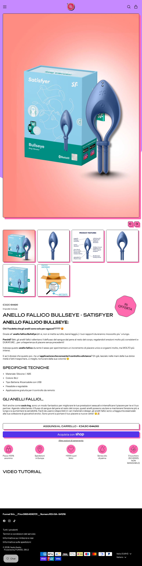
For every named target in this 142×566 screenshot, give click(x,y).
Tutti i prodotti (10, 529)
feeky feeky (15, 547)
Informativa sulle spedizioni (17, 542)
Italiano (120, 557)
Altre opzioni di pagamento (71, 441)
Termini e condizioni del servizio (19, 533)
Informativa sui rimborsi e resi (18, 538)
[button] (129, 7)
